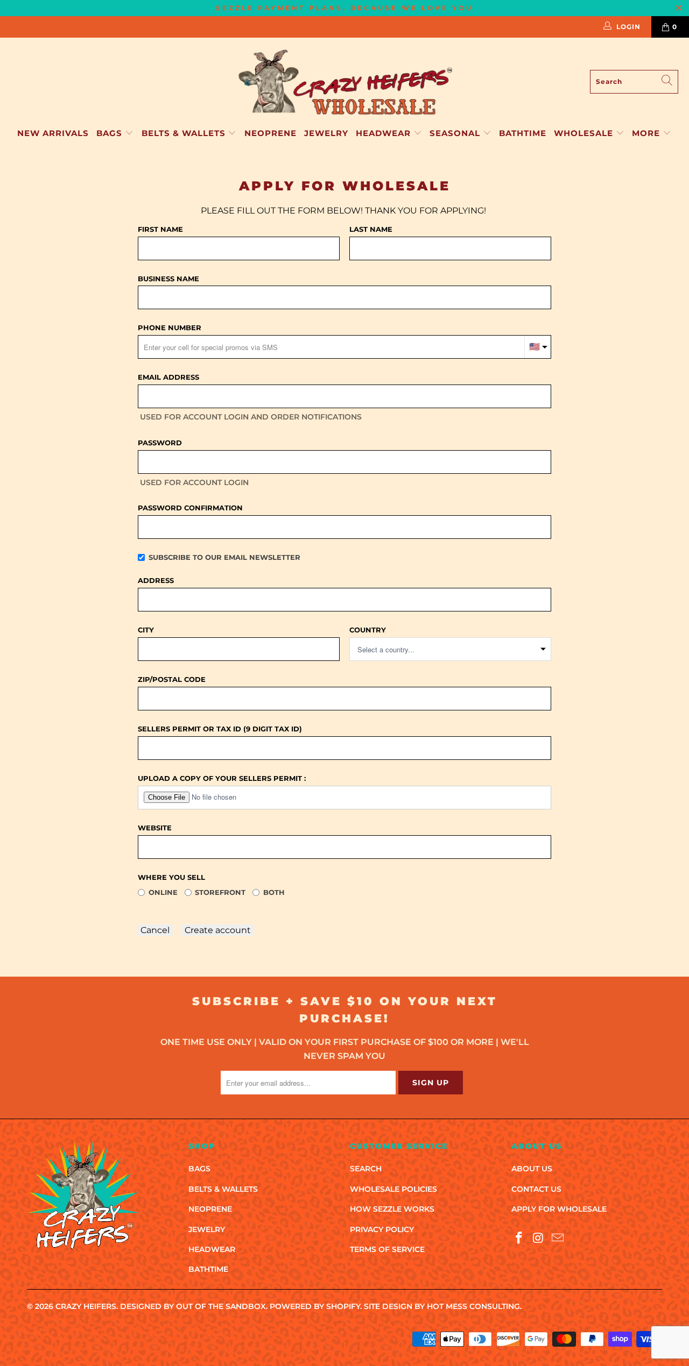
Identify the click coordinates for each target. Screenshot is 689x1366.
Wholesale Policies (393, 1189)
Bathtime (522, 133)
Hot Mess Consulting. (474, 1306)
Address (156, 580)
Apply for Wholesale (559, 1209)
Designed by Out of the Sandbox (193, 1306)
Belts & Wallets (185, 133)
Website (155, 827)
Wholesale (585, 133)
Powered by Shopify (315, 1306)
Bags (110, 133)
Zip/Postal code (172, 679)
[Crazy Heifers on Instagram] (539, 1239)
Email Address (168, 377)
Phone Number (169, 327)
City (146, 629)
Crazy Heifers (85, 1306)
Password (160, 442)
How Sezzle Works (392, 1209)
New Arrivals (53, 133)
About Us (531, 1168)
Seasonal (456, 133)
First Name (160, 229)
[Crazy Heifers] (344, 81)
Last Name (370, 229)
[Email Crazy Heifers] (558, 1239)
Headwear (384, 133)
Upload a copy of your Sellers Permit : (222, 778)
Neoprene (270, 133)
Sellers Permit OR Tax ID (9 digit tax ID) (220, 728)
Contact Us (536, 1189)
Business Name (168, 278)
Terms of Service (387, 1249)
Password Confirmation (190, 507)
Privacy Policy (382, 1229)
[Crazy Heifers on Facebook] (519, 1239)
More (646, 133)
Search (366, 1168)
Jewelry (326, 133)
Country (367, 629)
